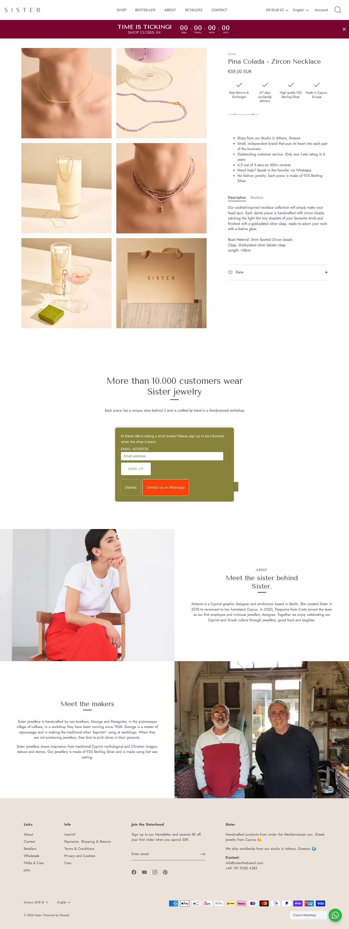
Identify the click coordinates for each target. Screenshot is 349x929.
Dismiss (131, 487)
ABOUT (170, 10)
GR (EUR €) (275, 10)
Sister (232, 54)
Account (321, 10)
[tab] (239, 197)
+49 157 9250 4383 (241, 868)
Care (239, 272)
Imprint (69, 834)
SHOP (121, 10)
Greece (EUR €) (34, 902)
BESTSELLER (145, 10)
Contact (29, 841)
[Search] (338, 10)
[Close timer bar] (344, 29)
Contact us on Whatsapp (165, 487)
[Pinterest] (165, 871)
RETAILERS (194, 10)
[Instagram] (154, 871)
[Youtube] (144, 871)
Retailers (30, 848)
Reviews (256, 197)
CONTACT (219, 10)
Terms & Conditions (79, 848)
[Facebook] (134, 871)
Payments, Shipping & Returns (87, 841)
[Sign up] (202, 854)
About (28, 834)
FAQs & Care (34, 863)
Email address (136, 449)
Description (237, 197)
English (298, 10)
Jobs (27, 870)
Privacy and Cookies (79, 855)
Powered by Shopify (56, 915)
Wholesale (31, 855)
